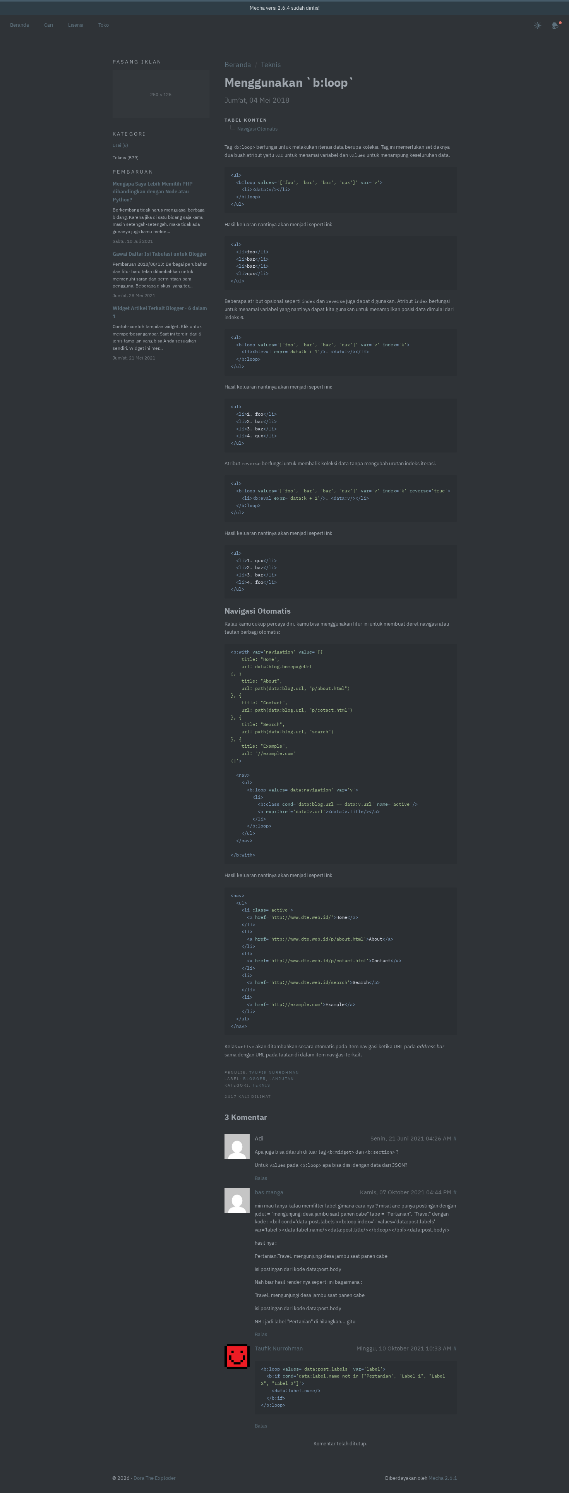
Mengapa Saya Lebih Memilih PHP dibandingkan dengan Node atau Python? (153, 192)
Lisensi (75, 25)
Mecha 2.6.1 (442, 1478)
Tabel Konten (246, 120)
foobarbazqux (250, 263)
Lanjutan (281, 1078)
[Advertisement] (161, 485)
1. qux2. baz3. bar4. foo (254, 571)
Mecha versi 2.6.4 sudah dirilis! (285, 8)
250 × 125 (160, 94)
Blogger (254, 1078)
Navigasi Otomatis (257, 129)
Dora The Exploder (155, 1478)
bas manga (269, 1192)
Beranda (19, 25)
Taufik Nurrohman (274, 1072)
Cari (48, 25)
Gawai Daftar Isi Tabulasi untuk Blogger (160, 254)
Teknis (271, 64)
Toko (103, 25)
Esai (120, 145)
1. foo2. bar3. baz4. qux (254, 425)
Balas (261, 1178)
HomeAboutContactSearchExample (316, 961)
